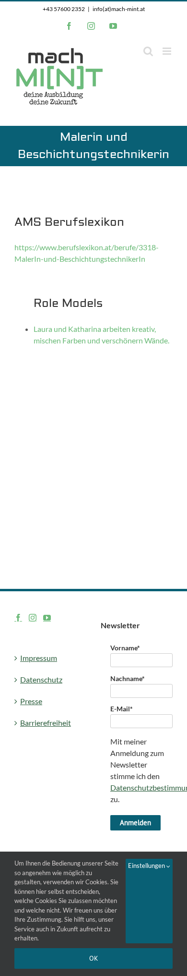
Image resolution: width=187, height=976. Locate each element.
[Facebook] (18, 618)
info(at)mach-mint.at (119, 8)
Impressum (38, 657)
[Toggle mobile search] (148, 51)
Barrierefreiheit (45, 722)
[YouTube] (47, 618)
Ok (93, 958)
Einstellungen (147, 865)
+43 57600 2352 (64, 8)
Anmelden (135, 822)
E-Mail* (121, 709)
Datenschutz (41, 679)
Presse (31, 701)
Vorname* (125, 648)
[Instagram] (32, 618)
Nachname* (127, 678)
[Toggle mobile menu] (168, 51)
